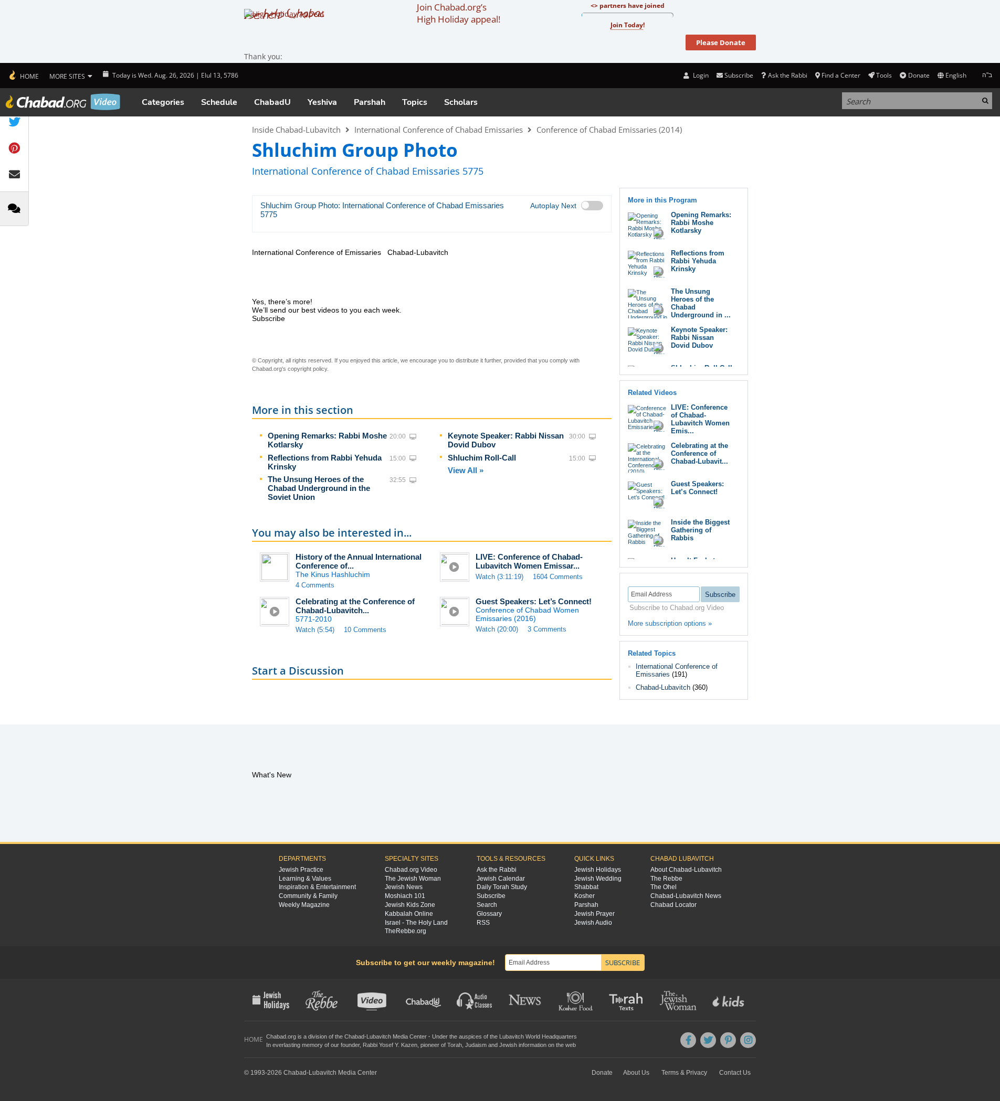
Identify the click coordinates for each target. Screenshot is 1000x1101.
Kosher (584, 896)
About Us (636, 1072)
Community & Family (308, 896)
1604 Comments (558, 577)
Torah (454, 1045)
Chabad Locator (673, 904)
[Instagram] (748, 1040)
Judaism (476, 1045)
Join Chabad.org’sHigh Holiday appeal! (458, 13)
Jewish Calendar (501, 878)
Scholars (461, 102)
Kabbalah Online (409, 913)
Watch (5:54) (315, 630)
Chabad (354, 1036)
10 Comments (365, 630)
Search (487, 904)
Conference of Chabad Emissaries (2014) (609, 129)
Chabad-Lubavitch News (685, 896)
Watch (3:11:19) (499, 577)
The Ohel (663, 887)
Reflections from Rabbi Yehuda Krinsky (697, 261)
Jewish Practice (301, 869)
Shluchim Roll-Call (482, 457)
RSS (483, 922)
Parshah (369, 102)
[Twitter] (708, 1040)
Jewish (508, 1045)
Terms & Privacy (684, 1072)
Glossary (489, 913)
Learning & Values (305, 878)
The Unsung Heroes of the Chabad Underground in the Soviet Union (319, 488)
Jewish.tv (373, 1000)
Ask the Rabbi (787, 75)
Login (699, 75)
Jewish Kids (729, 1000)
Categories (163, 102)
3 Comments (547, 629)
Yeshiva (322, 102)
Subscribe (491, 896)
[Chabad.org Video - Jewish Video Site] (63, 101)
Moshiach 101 (405, 896)
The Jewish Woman (413, 878)
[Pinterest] (728, 1040)
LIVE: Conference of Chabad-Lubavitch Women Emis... (700, 419)
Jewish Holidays (597, 869)
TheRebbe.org (405, 931)
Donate (918, 75)
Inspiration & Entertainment (317, 887)
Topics (414, 102)
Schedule (219, 102)
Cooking (576, 1000)
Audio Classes (475, 1000)
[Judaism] (23, 75)
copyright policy (307, 369)
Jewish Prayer (594, 913)
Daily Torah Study (502, 887)
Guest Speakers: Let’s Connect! (534, 601)
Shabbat (586, 887)
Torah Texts (627, 1000)
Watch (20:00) (497, 629)
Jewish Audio (593, 922)
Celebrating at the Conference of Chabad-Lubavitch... (355, 606)
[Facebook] (688, 1040)
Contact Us (735, 1072)
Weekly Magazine (304, 904)
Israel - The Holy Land (416, 922)
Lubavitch (378, 1036)
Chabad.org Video (411, 869)
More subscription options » (670, 623)
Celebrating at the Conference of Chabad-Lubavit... (699, 453)
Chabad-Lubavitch (663, 687)
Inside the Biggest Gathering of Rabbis (700, 530)
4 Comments (315, 585)
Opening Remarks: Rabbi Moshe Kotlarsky (701, 222)
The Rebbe (666, 878)
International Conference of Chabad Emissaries (438, 129)
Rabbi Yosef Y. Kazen (390, 1045)
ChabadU (272, 102)
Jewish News (404, 887)
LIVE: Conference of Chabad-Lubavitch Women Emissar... (529, 561)
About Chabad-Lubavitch (686, 869)
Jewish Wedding (598, 878)
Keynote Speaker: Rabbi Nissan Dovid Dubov (699, 337)
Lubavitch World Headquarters (538, 1036)
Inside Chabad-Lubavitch (296, 129)
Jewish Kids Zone (410, 904)
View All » (465, 470)
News (526, 1000)
